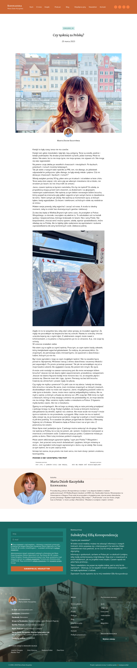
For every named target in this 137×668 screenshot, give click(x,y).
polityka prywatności (39, 561)
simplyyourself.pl (123, 665)
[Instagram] (119, 7)
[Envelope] (115, 7)
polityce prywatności (33, 559)
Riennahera (14, 5)
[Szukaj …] (111, 7)
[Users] (128, 7)
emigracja (68, 28)
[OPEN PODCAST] (62, 7)
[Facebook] (123, 7)
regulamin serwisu (56, 561)
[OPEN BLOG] (70, 7)
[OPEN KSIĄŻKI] (51, 7)
